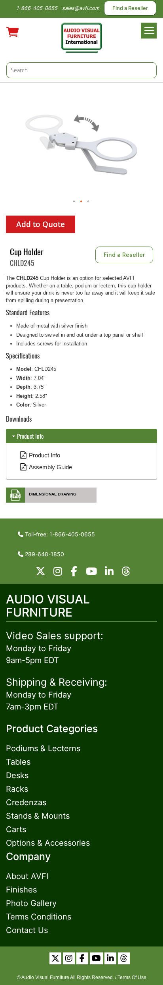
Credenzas (26, 802)
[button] (74, 202)
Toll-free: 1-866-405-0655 (59, 534)
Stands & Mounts (38, 816)
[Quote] (12, 31)
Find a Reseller (130, 8)
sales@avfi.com (80, 8)
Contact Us (27, 930)
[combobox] (81, 70)
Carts (16, 829)
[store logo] (81, 36)
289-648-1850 (43, 554)
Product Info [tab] (30, 436)
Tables (18, 762)
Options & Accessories (48, 843)
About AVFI (27, 876)
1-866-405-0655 (36, 8)
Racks (17, 789)
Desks (17, 775)
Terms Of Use (132, 977)
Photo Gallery (31, 903)
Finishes (21, 889)
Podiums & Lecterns (43, 748)
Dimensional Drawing (52, 494)
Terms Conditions (38, 916)
